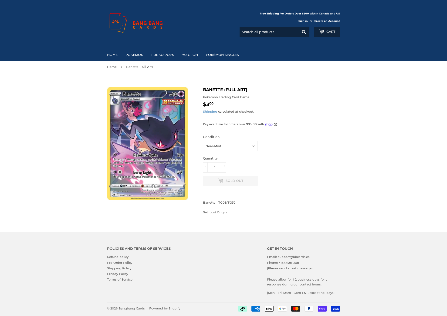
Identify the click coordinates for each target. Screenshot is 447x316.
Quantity (210, 158)
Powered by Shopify (164, 308)
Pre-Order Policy (119, 262)
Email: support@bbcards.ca (288, 257)
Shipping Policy (119, 268)
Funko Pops (162, 55)
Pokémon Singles (222, 55)
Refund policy (118, 257)
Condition (211, 137)
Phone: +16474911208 (283, 262)
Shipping (210, 111)
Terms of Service (119, 279)
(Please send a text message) (289, 268)
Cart (330, 32)
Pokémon (134, 55)
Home (112, 55)
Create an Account (327, 21)
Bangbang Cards (132, 308)
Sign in (303, 21)
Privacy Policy (117, 274)
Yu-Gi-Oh (190, 55)
